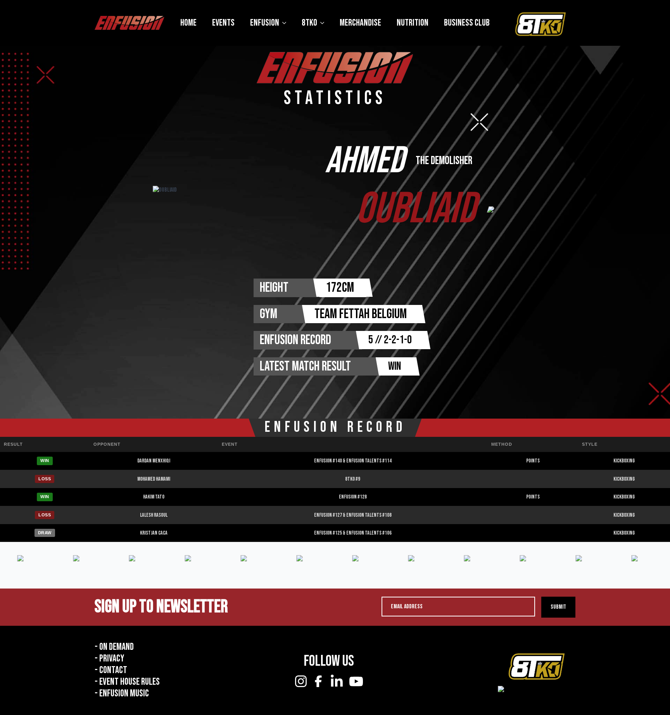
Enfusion (264, 22)
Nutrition (412, 22)
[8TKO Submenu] (324, 22)
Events (223, 22)
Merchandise (360, 22)
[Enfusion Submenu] (286, 22)
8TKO (309, 22)
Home (188, 22)
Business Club (467, 22)
